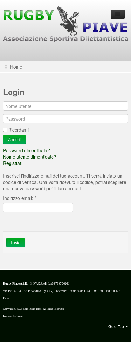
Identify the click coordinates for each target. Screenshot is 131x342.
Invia (16, 242)
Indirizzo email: (19, 198)
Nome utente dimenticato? (29, 157)
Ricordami (18, 130)
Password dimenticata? (26, 150)
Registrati (12, 163)
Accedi (14, 139)
